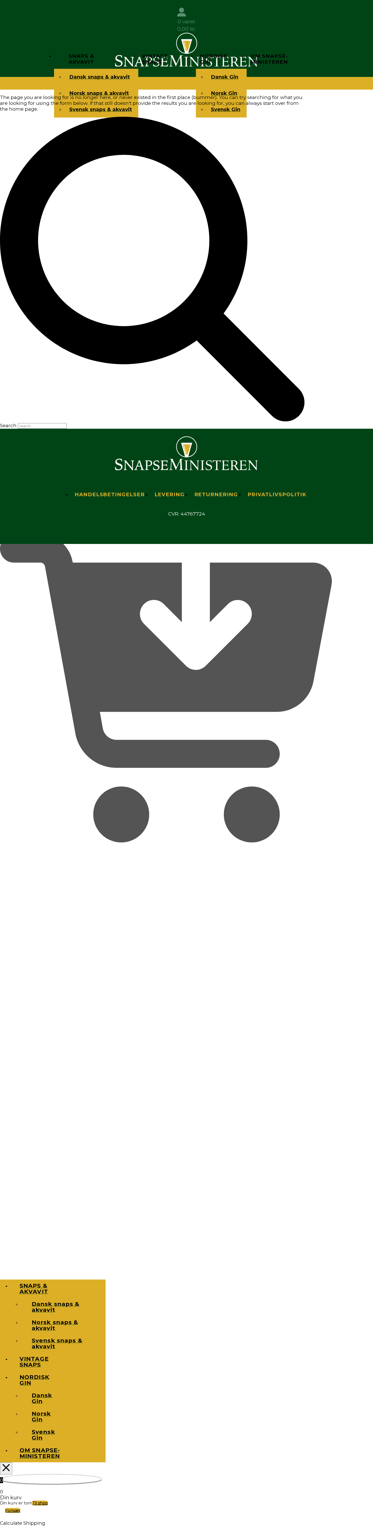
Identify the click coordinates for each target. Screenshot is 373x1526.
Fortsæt (12, 1510)
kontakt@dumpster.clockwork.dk (187, 524)
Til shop (40, 1503)
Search (8, 425)
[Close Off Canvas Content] (6, 1468)
